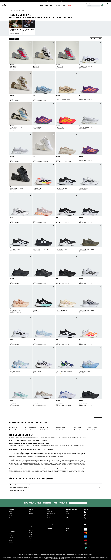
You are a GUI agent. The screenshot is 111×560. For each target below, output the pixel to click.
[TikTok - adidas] (93, 521)
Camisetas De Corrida (44, 425)
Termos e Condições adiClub (80, 554)
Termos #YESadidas (88, 554)
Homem (46, 5)
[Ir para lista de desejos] (104, 5)
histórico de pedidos (96, 3)
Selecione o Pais (62, 554)
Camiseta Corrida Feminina (92, 427)
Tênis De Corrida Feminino (30, 427)
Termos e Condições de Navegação (45, 554)
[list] (49, 39)
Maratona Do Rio (28, 429)
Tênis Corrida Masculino (14, 429)
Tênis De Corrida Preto (76, 425)
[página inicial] (4, 5)
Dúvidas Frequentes (55, 554)
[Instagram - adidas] (93, 515)
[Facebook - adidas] (93, 512)
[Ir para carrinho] (107, 5)
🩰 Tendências (58, 5)
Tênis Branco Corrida (60, 427)
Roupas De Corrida (60, 429)
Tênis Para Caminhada (29, 425)
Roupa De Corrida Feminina (77, 429)
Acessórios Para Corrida (76, 427)
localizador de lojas (84, 3)
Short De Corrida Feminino (45, 429)
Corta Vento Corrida (91, 429)
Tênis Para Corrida (13, 427)
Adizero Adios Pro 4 (13, 425)
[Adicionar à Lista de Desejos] (30, 43)
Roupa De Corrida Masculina (93, 425)
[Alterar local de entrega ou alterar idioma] (107, 3)
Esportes (64, 5)
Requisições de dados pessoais (33, 554)
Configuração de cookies (23, 554)
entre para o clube (103, 3)
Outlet (69, 5)
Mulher (41, 5)
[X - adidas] (93, 518)
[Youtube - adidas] (93, 524)
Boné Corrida (58, 425)
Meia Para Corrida (44, 427)
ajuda (91, 3)
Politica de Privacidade (70, 554)
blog (89, 3)
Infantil (51, 5)
